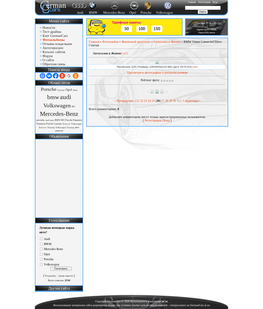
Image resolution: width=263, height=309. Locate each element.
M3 (73, 106)
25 (153, 100)
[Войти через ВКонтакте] (49, 76)
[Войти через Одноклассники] (76, 76)
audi (65, 96)
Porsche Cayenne (54, 123)
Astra (75, 90)
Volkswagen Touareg (64, 127)
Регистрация (204, 2)
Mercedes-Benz (113, 12)
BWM (47, 244)
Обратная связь (54, 64)
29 (170, 100)
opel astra (49, 120)
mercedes (40, 120)
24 (149, 100)
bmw (53, 97)
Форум (48, 56)
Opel (132, 12)
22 (141, 100)
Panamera (40, 123)
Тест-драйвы (52, 32)
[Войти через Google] (69, 76)
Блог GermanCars (55, 36)
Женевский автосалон (135, 41)
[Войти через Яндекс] (62, 76)
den (196, 67)
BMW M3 (59, 120)
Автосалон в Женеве (167, 41)
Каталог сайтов (54, 52)
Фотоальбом (110, 41)
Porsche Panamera (73, 120)
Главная (192, 2)
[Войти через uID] (42, 76)
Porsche (146, 12)
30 (174, 100)
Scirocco (66, 124)
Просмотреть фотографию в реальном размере (157, 72)
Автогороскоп (53, 48)
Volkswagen (164, 12)
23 (145, 100)
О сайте (48, 60)
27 (162, 100)
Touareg (51, 127)
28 (166, 100)
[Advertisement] (58, 177)
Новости (49, 27)
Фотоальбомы (54, 40)
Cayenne (61, 90)
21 (137, 100)
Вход (215, 2)
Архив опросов (65, 275)
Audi (77, 12)
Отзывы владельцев (57, 44)
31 (178, 100)
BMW (93, 12)
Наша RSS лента (206, 32)
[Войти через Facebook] (56, 76)
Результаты (50, 275)
